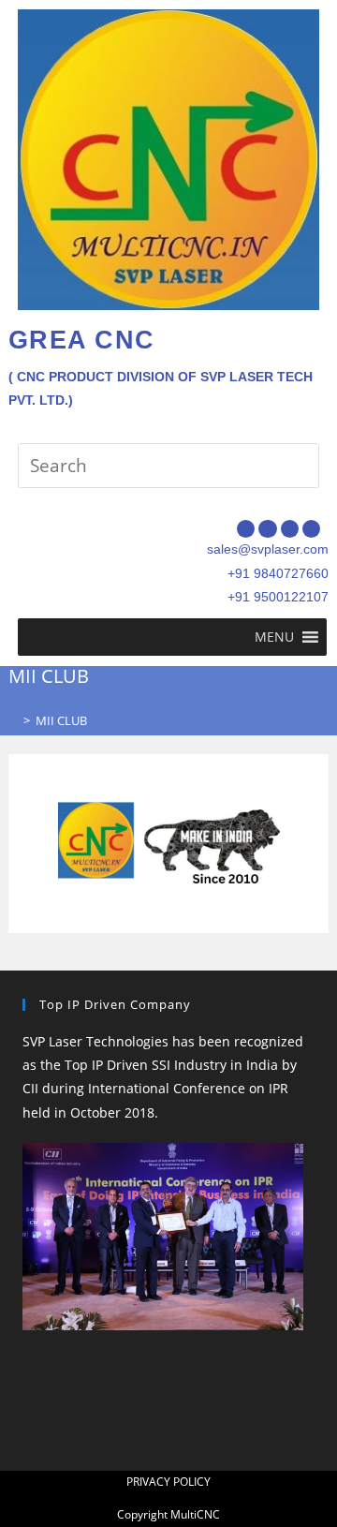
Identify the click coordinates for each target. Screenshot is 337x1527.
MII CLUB (61, 720)
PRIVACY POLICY (168, 1482)
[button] (274, 637)
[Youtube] (311, 529)
